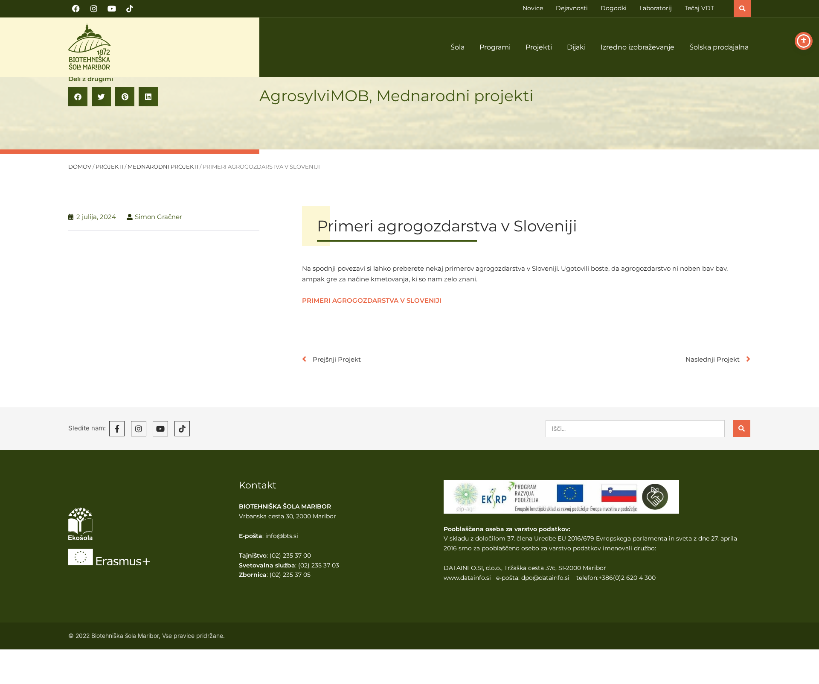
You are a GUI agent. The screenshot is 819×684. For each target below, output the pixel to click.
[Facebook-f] (117, 428)
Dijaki (576, 47)
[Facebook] (76, 8)
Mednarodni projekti (455, 95)
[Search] (741, 428)
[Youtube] (111, 8)
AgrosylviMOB (314, 95)
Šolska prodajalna (719, 47)
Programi (495, 47)
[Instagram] (94, 8)
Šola (457, 47)
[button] (742, 8)
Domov (79, 167)
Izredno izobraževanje (637, 47)
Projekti (539, 47)
